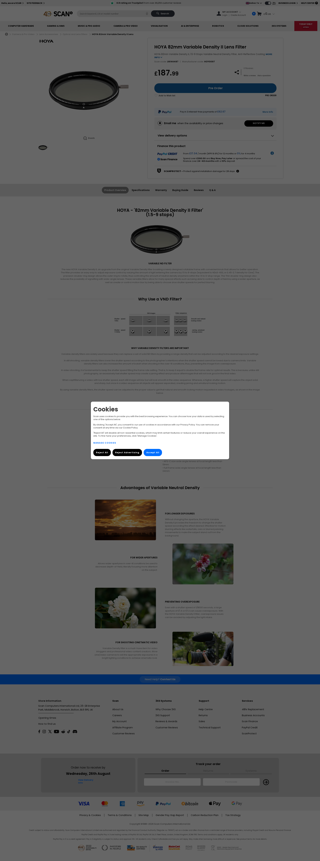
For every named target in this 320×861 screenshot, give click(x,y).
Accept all (152, 452)
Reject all (102, 452)
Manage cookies (104, 443)
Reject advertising (127, 452)
